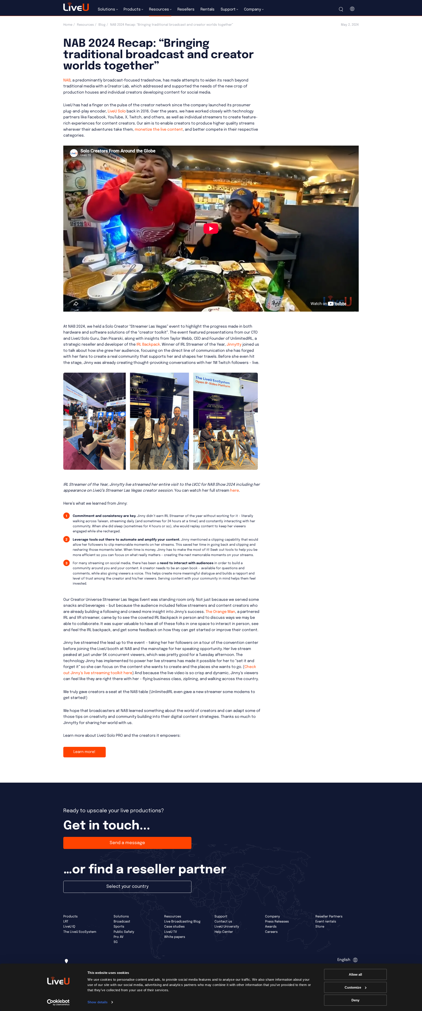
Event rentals (325, 921)
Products (70, 916)
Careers (271, 931)
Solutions (121, 916)
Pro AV (119, 937)
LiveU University (227, 926)
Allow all (355, 974)
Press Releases (277, 921)
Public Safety (124, 931)
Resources (85, 24)
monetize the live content (159, 130)
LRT (65, 921)
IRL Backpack (148, 345)
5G (116, 942)
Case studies (174, 926)
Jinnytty (234, 345)
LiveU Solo (117, 111)
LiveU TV (170, 931)
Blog (102, 24)
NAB (66, 80)
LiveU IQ (69, 926)
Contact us (223, 921)
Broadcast (122, 921)
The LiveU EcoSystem (79, 931)
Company (272, 916)
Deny (355, 1000)
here (234, 491)
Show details (97, 1002)
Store (319, 926)
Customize (353, 987)
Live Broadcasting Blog (182, 921)
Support (221, 916)
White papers (174, 937)
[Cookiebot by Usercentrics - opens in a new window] (58, 1002)
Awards (270, 926)
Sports (119, 926)
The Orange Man (220, 612)
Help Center (224, 931)
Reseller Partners (328, 916)
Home (67, 24)
